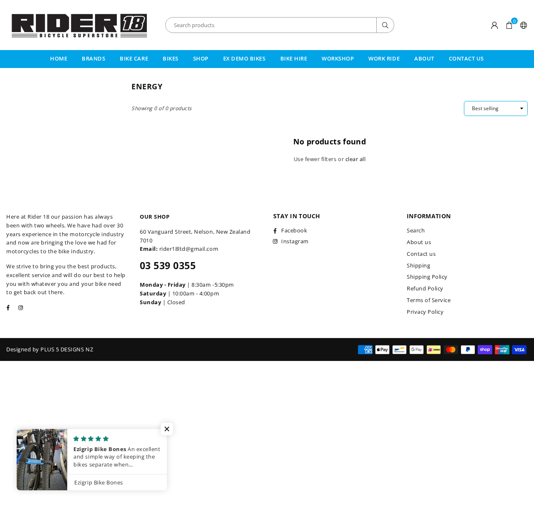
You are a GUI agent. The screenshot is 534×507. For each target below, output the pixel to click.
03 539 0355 (168, 265)
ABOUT (424, 58)
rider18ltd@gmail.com (188, 248)
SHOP (201, 58)
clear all (355, 159)
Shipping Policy (427, 276)
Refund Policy (425, 288)
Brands (93, 58)
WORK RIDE (384, 58)
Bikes (171, 58)
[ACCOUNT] (494, 25)
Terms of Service (429, 300)
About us (419, 242)
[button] (509, 25)
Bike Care (134, 58)
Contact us (421, 253)
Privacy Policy (425, 311)
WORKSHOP (338, 58)
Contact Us (466, 58)
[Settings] (522, 25)
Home (58, 58)
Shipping (418, 265)
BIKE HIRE (293, 58)
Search (416, 230)
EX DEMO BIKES (244, 58)
